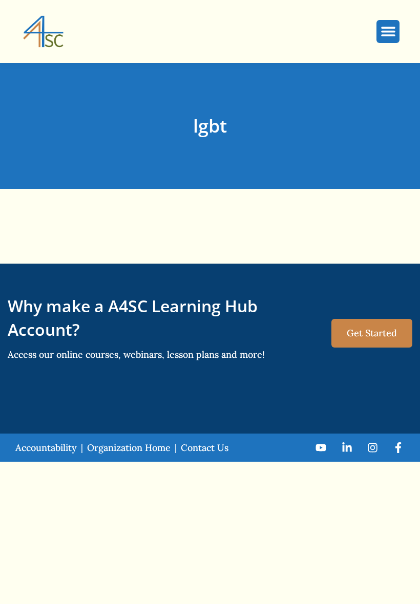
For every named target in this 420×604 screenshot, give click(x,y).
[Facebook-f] (398, 447)
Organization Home (129, 448)
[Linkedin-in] (346, 447)
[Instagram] (372, 447)
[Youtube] (320, 447)
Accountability (46, 448)
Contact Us (204, 448)
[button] (388, 31)
